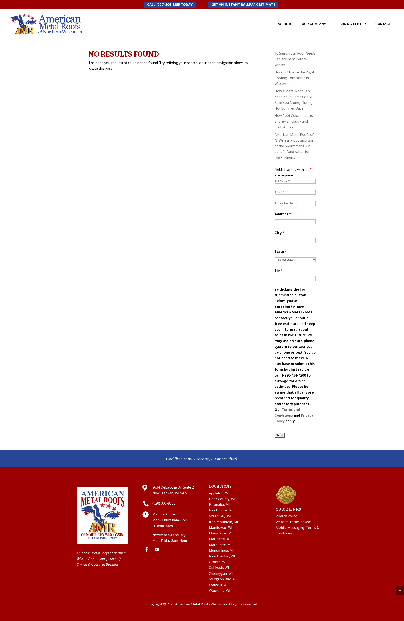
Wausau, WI (218, 584)
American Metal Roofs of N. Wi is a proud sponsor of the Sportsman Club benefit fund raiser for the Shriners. (294, 146)
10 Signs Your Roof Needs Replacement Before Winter (295, 59)
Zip (279, 270)
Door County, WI (222, 499)
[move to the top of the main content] (400, 590)
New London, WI (222, 556)
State (281, 251)
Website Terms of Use (293, 522)
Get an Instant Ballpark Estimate (243, 4)
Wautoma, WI (219, 590)
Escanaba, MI (219, 504)
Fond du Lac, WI (221, 510)
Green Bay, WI (220, 516)
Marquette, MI (220, 544)
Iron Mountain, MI (223, 522)
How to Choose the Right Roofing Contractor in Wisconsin (294, 78)
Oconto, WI (217, 562)
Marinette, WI (220, 539)
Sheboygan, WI (221, 573)
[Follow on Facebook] (146, 549)
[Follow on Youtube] (157, 549)
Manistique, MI (221, 533)
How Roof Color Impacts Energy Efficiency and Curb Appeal (294, 121)
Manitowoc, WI (220, 527)
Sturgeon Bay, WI (223, 579)
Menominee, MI (221, 550)
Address (283, 214)
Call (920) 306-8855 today (170, 4)
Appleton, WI (219, 493)
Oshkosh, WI (219, 567)
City (279, 232)
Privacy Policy (286, 516)
